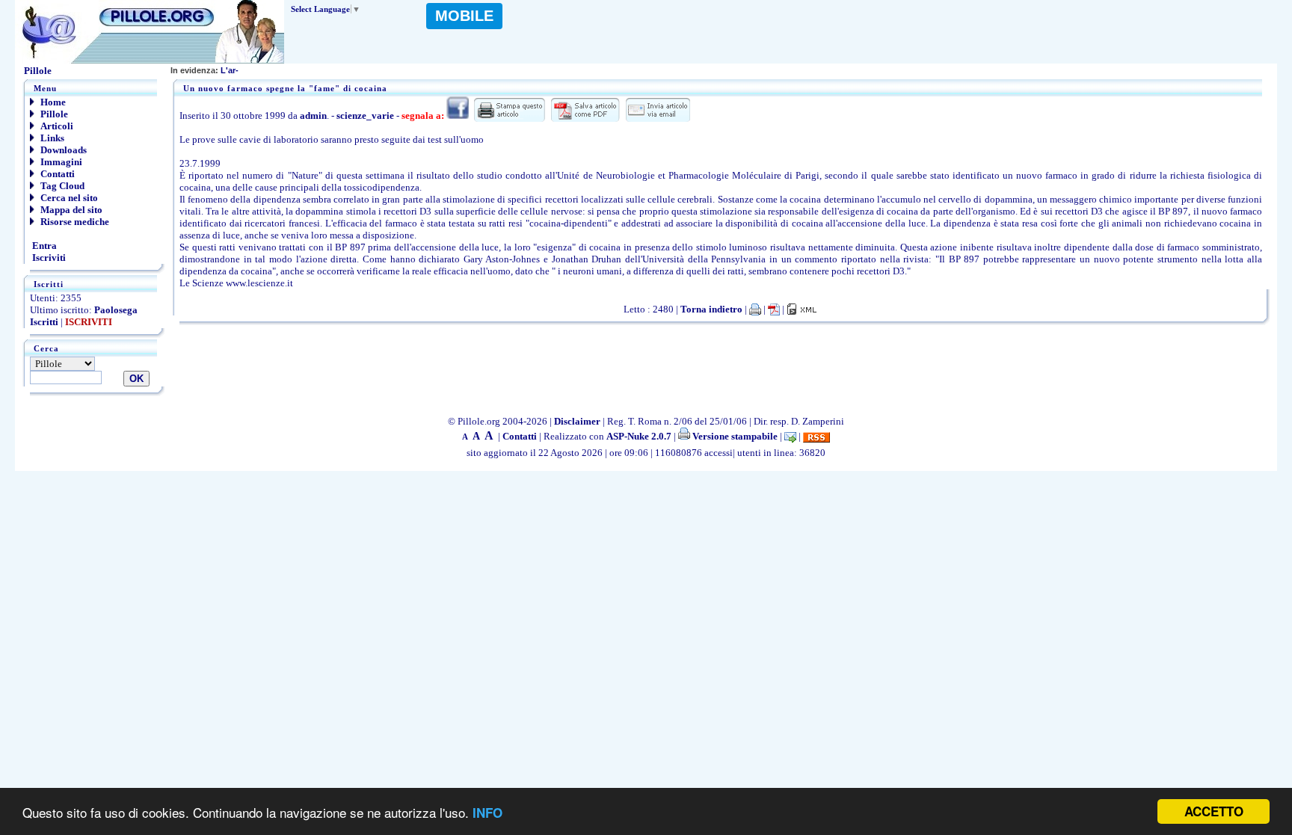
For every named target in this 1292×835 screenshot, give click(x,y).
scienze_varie (365, 115)
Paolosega (116, 309)
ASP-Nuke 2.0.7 (638, 436)
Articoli (55, 126)
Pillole (53, 114)
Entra (43, 245)
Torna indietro (711, 309)
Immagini (60, 161)
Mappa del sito (70, 209)
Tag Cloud (61, 185)
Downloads (62, 149)
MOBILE (464, 15)
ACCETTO (1213, 811)
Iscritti (44, 321)
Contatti (56, 173)
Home (52, 102)
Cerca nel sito (68, 197)
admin (313, 115)
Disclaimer (577, 421)
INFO (487, 813)
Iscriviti (48, 257)
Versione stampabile (734, 436)
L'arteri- (210, 70)
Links (51, 138)
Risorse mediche (73, 221)
